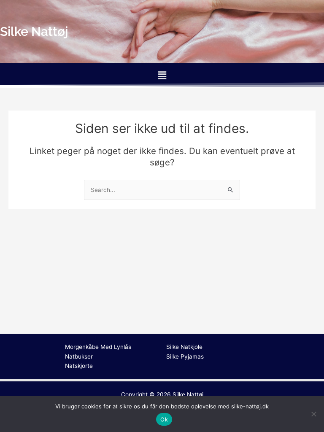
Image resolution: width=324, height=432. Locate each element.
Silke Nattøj (188, 394)
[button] (162, 75)
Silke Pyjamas (185, 356)
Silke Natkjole (184, 346)
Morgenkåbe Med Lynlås (98, 346)
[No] (313, 414)
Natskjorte (79, 365)
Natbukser (79, 356)
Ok (164, 419)
